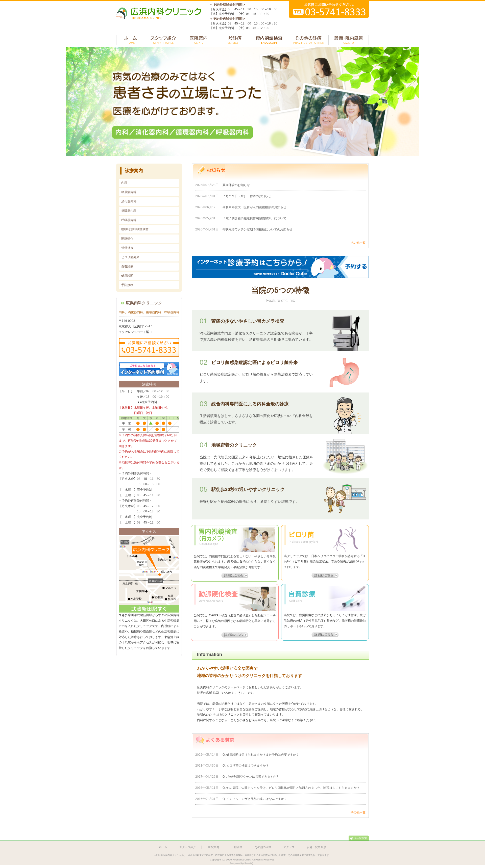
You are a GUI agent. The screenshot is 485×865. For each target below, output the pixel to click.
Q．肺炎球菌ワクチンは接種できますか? (250, 776)
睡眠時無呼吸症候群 (135, 229)
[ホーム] (130, 40)
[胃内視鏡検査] (269, 40)
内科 (124, 183)
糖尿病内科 (128, 192)
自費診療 (127, 266)
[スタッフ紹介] (163, 40)
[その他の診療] (308, 40)
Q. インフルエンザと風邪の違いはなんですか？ (255, 799)
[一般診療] (232, 40)
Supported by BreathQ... (242, 863)
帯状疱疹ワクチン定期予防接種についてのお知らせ (257, 229)
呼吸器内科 (128, 220)
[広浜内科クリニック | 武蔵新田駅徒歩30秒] (159, 22)
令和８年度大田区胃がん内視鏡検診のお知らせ (256, 207)
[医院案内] (198, 40)
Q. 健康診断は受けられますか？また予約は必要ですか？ (261, 754)
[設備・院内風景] (348, 40)
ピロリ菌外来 (130, 257)
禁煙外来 (127, 248)
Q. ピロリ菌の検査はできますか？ (246, 765)
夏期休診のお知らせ (236, 185)
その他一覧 (358, 243)
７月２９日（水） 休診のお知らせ (247, 196)
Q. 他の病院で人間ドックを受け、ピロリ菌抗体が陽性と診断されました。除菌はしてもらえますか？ (291, 788)
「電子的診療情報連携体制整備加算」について (254, 218)
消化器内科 (128, 201)
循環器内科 (128, 211)
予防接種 (127, 285)
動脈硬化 (127, 238)
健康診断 (127, 275)
